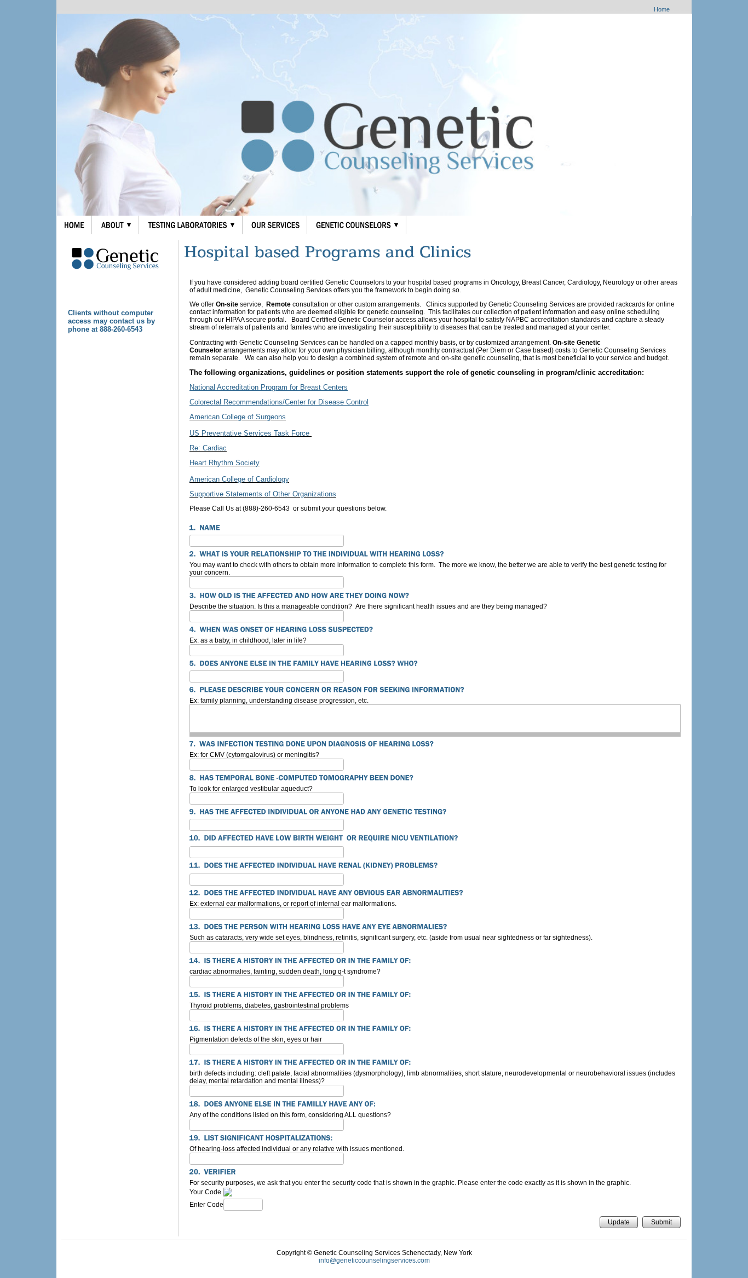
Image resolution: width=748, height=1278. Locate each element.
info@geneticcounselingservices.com (374, 1260)
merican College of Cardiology (241, 479)
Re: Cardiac (208, 448)
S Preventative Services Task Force (253, 433)
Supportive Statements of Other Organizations (262, 494)
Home (662, 9)
